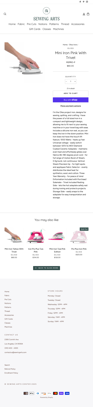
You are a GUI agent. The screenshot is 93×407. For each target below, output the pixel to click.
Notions (42, 24)
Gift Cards (34, 29)
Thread (65, 24)
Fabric (21, 24)
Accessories (77, 24)
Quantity (70, 77)
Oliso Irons (73, 45)
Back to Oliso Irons (48, 268)
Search (7, 365)
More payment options (70, 106)
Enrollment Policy (11, 373)
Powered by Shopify (46, 397)
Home (12, 24)
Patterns (54, 24)
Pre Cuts (31, 24)
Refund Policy (10, 369)
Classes (47, 29)
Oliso (70, 48)
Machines (58, 29)
